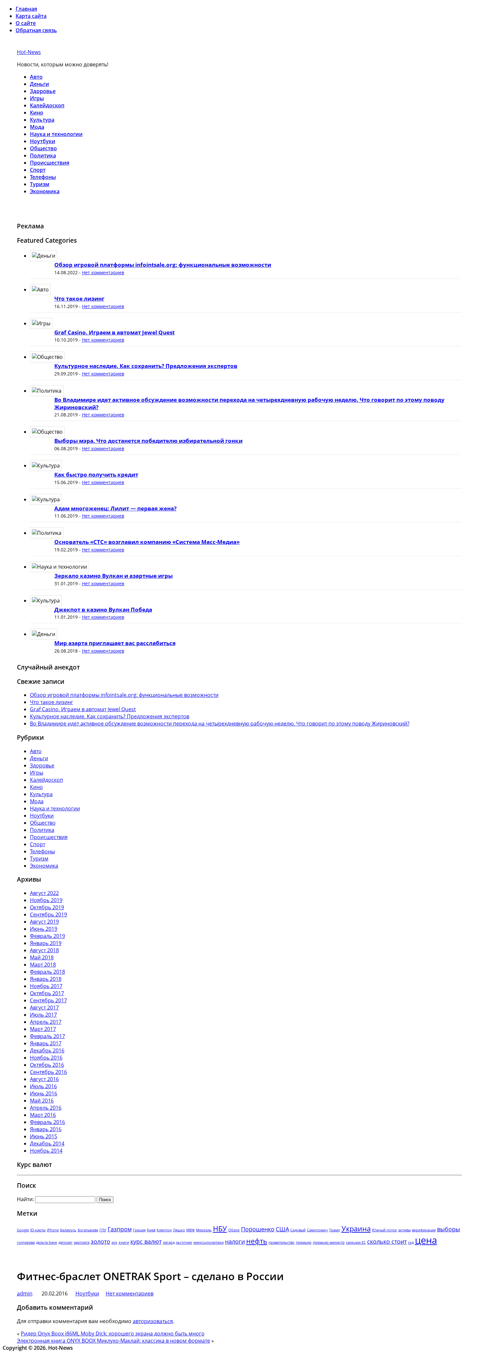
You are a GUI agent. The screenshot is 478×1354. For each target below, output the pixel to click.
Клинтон (164, 1230)
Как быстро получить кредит (96, 474)
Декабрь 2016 (47, 1050)
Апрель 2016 (45, 1107)
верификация (424, 1230)
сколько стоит (387, 1241)
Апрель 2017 (45, 1021)
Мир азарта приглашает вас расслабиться (115, 643)
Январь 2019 (45, 943)
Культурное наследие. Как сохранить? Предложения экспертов (145, 366)
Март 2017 (43, 1029)
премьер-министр (329, 1242)
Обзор (234, 1230)
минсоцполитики (208, 1242)
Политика (43, 155)
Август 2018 (44, 950)
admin (25, 1293)
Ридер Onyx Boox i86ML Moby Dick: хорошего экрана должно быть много (113, 1333)
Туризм (39, 184)
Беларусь (68, 1230)
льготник (184, 1242)
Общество (43, 148)
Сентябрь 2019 (48, 914)
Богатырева (88, 1230)
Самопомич (317, 1230)
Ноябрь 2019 (46, 900)
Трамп (334, 1230)
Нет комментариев (103, 272)
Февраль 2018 (47, 971)
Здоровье (43, 91)
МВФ (190, 1230)
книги (124, 1242)
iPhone (53, 1230)
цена (426, 1240)
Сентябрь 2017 (48, 1000)
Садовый (298, 1230)
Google (23, 1230)
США (282, 1229)
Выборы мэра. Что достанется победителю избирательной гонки (148, 440)
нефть (256, 1241)
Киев (151, 1230)
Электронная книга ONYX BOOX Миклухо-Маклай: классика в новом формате (113, 1340)
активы (404, 1230)
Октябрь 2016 (47, 1064)
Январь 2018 (45, 978)
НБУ (220, 1229)
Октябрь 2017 (47, 993)
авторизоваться (153, 1321)
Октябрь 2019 (47, 907)
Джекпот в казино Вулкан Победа (103, 609)
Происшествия (49, 162)
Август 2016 (44, 1079)
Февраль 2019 (47, 936)
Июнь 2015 (43, 1136)
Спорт (38, 169)
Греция (139, 1230)
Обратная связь (36, 30)
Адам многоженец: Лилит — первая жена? (115, 508)
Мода (37, 126)
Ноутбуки (42, 141)
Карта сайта (31, 16)
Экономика (45, 191)
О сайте (26, 23)
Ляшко (179, 1230)
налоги (235, 1241)
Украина (356, 1229)
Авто (36, 76)
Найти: (25, 1199)
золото (100, 1241)
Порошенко (257, 1229)
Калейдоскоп (47, 105)
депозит (66, 1242)
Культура (42, 119)
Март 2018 (43, 964)
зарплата (81, 1242)
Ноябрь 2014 (46, 1150)
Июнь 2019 (43, 928)
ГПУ (103, 1230)
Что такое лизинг (79, 298)
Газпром (120, 1229)
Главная (26, 8)
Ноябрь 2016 (46, 1057)
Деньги (39, 84)
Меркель (204, 1230)
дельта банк (46, 1242)
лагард (169, 1242)
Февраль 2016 (47, 1122)
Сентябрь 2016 (48, 1072)
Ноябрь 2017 (46, 986)
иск (114, 1242)
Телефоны (43, 177)
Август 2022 (44, 893)
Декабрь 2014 (47, 1143)
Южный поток (384, 1230)
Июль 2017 (43, 1014)
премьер (304, 1242)
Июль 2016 (43, 1086)
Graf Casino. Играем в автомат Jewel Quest (114, 332)
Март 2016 (43, 1114)
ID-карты (38, 1230)
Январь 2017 (45, 1043)
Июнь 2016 (43, 1093)
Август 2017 (44, 1007)
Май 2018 (42, 957)
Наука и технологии (56, 134)
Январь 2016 (45, 1129)
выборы (448, 1229)
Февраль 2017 (47, 1036)
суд (411, 1242)
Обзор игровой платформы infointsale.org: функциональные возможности (162, 264)
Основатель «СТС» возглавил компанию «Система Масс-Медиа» (147, 542)
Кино (36, 112)
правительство (282, 1242)
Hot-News (29, 52)
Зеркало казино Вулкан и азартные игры (113, 575)
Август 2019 (44, 921)
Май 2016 (42, 1100)
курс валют (146, 1241)
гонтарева (26, 1242)
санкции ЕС (356, 1242)
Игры (37, 98)
